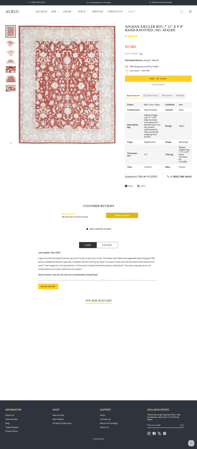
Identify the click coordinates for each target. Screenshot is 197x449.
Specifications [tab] (133, 95)
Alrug (12, 11)
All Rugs (41, 11)
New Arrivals (58, 415)
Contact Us (114, 11)
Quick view (27, 372)
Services (97, 11)
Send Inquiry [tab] (153, 95)
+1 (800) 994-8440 (180, 176)
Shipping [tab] (180, 95)
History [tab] (107, 245)
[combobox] (156, 11)
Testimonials (11, 419)
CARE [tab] (88, 245)
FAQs (102, 415)
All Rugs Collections (62, 423)
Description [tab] (167, 95)
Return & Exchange (109, 423)
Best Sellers (58, 419)
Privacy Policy (11, 431)
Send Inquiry (159, 84)
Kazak (48, 261)
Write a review (122, 215)
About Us (9, 415)
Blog (7, 423)
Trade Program (12, 427)
